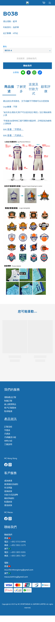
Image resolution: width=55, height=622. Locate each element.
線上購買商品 (10, 404)
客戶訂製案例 (10, 407)
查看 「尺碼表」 (15, 135)
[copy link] (40, 72)
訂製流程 (8, 426)
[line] (23, 72)
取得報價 (8, 411)
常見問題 (8, 487)
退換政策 (8, 491)
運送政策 (8, 505)
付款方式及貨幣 (11, 494)
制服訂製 (8, 400)
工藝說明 (8, 444)
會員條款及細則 (11, 484)
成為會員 (8, 480)
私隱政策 (8, 501)
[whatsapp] (34, 72)
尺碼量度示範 (10, 437)
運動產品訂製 (10, 397)
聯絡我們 (27, 65)
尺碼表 (7, 433)
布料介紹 (8, 440)
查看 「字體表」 (15, 129)
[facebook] (29, 72)
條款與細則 (9, 498)
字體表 (7, 430)
